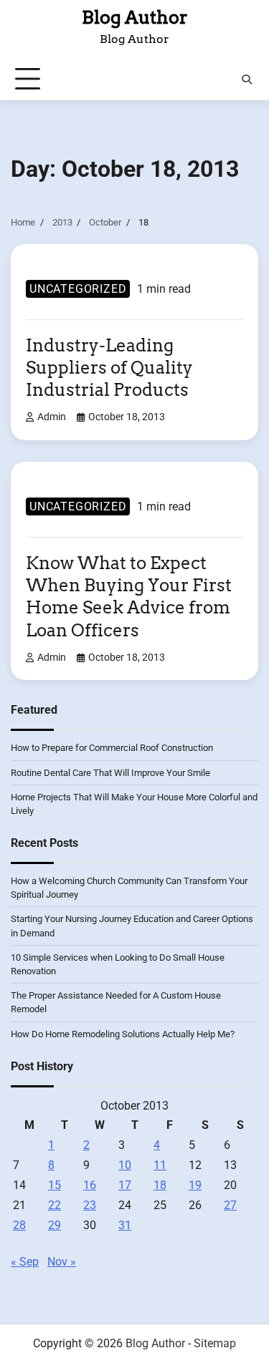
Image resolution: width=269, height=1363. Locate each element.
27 (230, 1205)
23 (89, 1205)
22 (54, 1205)
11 (160, 1165)
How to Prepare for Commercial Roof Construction (112, 747)
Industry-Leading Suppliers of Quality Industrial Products (109, 367)
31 (124, 1225)
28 (19, 1225)
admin (51, 417)
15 (54, 1185)
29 (54, 1225)
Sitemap (215, 1343)
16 (89, 1185)
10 (124, 1165)
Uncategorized (77, 289)
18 (160, 1185)
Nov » (61, 1262)
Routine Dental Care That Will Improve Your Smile (110, 772)
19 (195, 1185)
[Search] (247, 79)
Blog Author (135, 17)
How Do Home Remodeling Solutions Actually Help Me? (123, 1034)
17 (124, 1185)
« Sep (25, 1262)
